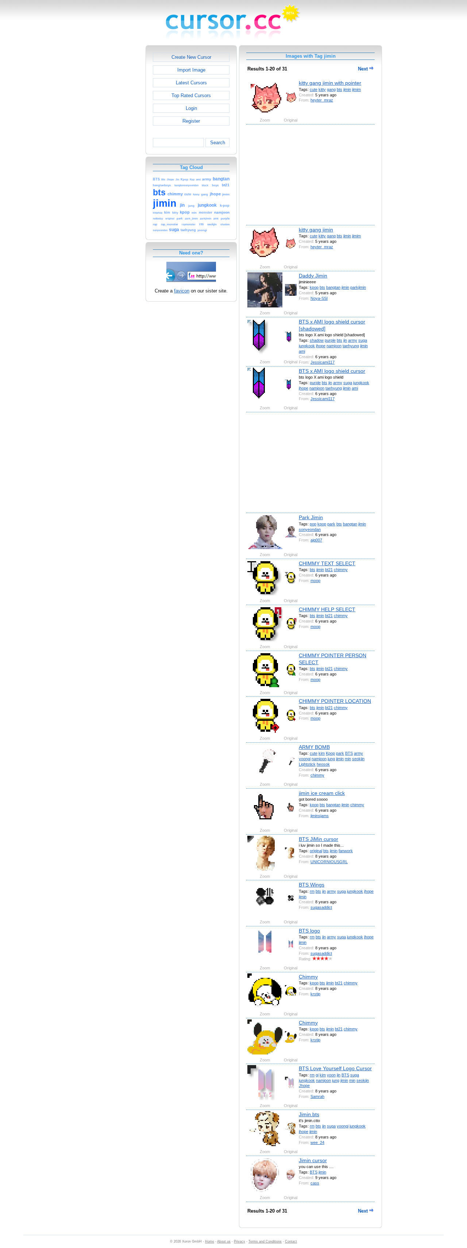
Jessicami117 (322, 362)
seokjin (358, 759)
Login (191, 108)
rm (312, 891)
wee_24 (317, 1142)
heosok (323, 764)
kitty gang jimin (316, 230)
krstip (315, 994)
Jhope (304, 1085)
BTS (349, 753)
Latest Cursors (191, 82)
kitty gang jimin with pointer (330, 83)
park (331, 524)
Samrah (317, 1096)
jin (345, 340)
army (352, 340)
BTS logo (309, 931)
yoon (331, 1075)
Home (209, 1241)
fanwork (346, 851)
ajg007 (316, 540)
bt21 (329, 569)
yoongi (304, 759)
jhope (320, 346)
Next (363, 69)
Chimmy (308, 977)
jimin (347, 89)
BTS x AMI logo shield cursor (332, 371)
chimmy (341, 569)
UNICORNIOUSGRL (329, 862)
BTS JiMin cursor (318, 839)
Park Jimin (311, 517)
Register (191, 121)
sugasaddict (321, 907)
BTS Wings (311, 885)
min (348, 759)
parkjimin (358, 287)
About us (224, 1241)
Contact (291, 1241)
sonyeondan (310, 529)
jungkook (307, 346)
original (316, 851)
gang (331, 89)
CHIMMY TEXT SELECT (327, 563)
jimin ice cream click (322, 793)
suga (362, 340)
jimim (356, 89)
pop (313, 524)
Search (217, 142)
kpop (314, 287)
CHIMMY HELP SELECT (327, 609)
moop (315, 580)
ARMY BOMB (314, 747)
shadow (317, 340)
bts (339, 89)
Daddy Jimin (313, 276)
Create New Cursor (191, 57)
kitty (322, 89)
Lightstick (307, 764)
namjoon (334, 346)
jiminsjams (319, 816)
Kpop (330, 753)
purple (330, 340)
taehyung (351, 346)
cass (314, 1183)
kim (322, 753)
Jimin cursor (313, 1160)
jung (331, 759)
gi (317, 1075)
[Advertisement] (114, 154)
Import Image (191, 70)
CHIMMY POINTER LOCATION (335, 701)
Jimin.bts (309, 1114)
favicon (181, 291)
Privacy (239, 1241)
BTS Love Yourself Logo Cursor (335, 1068)
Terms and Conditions (265, 1241)
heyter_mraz (321, 100)
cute (313, 89)
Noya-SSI (319, 298)
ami (302, 351)
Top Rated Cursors (191, 95)
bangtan (333, 287)
